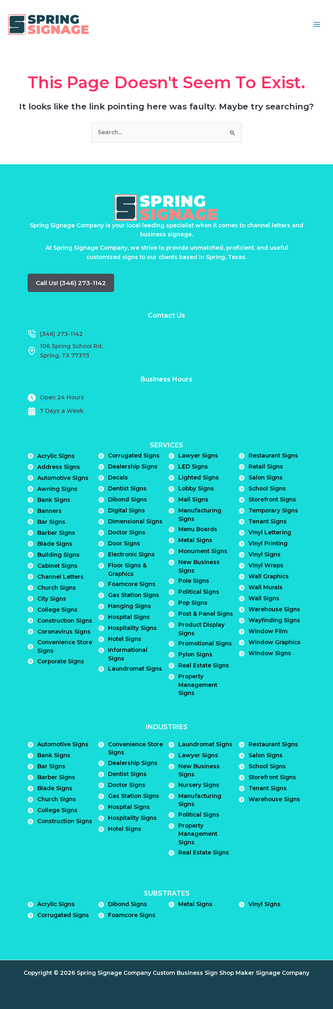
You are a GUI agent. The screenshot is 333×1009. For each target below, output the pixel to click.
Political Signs (198, 591)
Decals (118, 477)
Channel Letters (60, 576)
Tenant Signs (268, 521)
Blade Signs (54, 543)
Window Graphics (275, 642)
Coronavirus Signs (64, 631)
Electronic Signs (131, 554)
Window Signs (270, 653)
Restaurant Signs (273, 455)
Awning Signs (57, 489)
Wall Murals (266, 587)
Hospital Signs (129, 617)
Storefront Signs (272, 499)
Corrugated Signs (134, 455)
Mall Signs (193, 499)
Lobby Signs (196, 488)
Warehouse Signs (274, 609)
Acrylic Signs (56, 456)
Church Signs (56, 587)
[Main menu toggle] (317, 24)
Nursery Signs (198, 785)
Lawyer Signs (198, 455)
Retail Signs (266, 466)
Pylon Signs (195, 654)
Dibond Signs (127, 499)
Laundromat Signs (135, 668)
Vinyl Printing (268, 543)
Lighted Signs (198, 477)
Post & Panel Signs (205, 613)
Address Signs (58, 467)
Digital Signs (126, 510)
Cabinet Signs (57, 565)
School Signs (267, 488)
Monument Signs (202, 551)
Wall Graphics (269, 576)
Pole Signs (193, 581)
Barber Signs (56, 533)
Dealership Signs (133, 466)
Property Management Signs (197, 684)
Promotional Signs (205, 643)
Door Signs (124, 543)
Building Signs (58, 554)
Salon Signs (266, 477)
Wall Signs (264, 598)
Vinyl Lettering (270, 532)
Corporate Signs (60, 661)
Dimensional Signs (135, 521)
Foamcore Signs (132, 584)
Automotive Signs (63, 478)
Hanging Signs (129, 606)
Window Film (268, 631)
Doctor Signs (126, 532)
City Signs (51, 598)
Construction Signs (64, 620)
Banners (49, 511)
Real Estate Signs (203, 665)
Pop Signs (193, 602)
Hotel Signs (124, 639)
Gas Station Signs (133, 595)
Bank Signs (53, 500)
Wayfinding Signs (274, 620)
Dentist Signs (127, 488)
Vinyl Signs (265, 554)
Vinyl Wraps (266, 565)
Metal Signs (195, 540)
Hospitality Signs (132, 628)
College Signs (57, 609)
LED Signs (193, 466)
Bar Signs (51, 522)
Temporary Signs (273, 510)
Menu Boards (197, 529)
